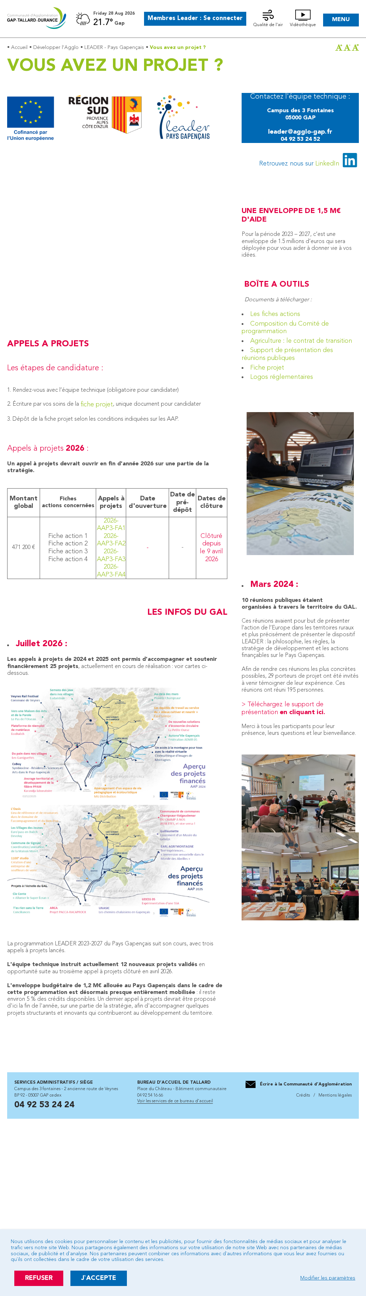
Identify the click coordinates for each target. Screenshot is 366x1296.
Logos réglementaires (281, 377)
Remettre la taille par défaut (355, 47)
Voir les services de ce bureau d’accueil (175, 1101)
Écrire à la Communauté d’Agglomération (306, 1084)
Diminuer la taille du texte (347, 47)
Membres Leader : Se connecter (195, 18)
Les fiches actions (275, 314)
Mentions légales (334, 1095)
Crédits (303, 1095)
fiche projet (96, 404)
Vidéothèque (303, 25)
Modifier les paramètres (327, 1278)
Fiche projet (267, 368)
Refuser (39, 1278)
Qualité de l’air (268, 25)
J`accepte (98, 1278)
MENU (341, 20)
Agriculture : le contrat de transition (301, 341)
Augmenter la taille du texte (338, 47)
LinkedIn (327, 163)
